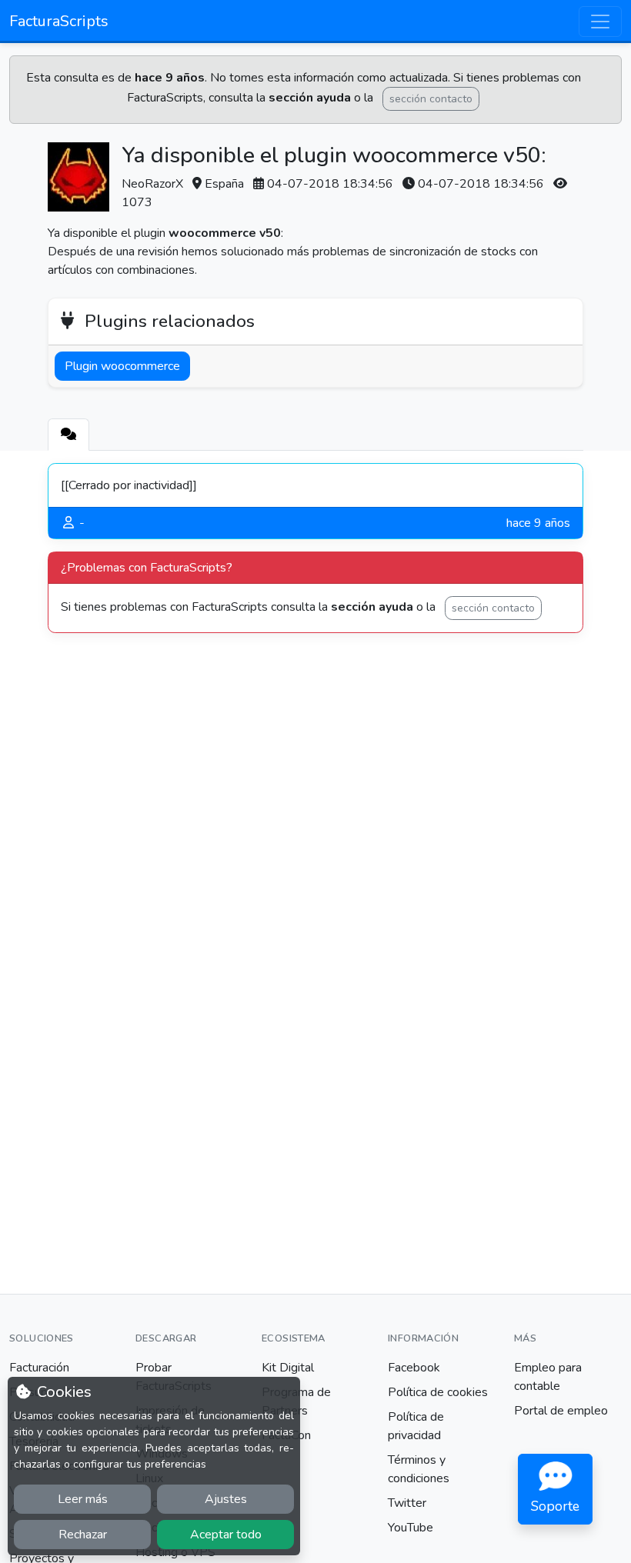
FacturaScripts (59, 21)
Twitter (407, 1503)
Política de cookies (438, 1392)
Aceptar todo (226, 1534)
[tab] (68, 434)
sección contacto (430, 99)
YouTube (410, 1527)
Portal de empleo (561, 1410)
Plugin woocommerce (122, 366)
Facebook (414, 1367)
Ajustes (226, 1499)
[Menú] (600, 21)
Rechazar (82, 1534)
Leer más (83, 1499)
